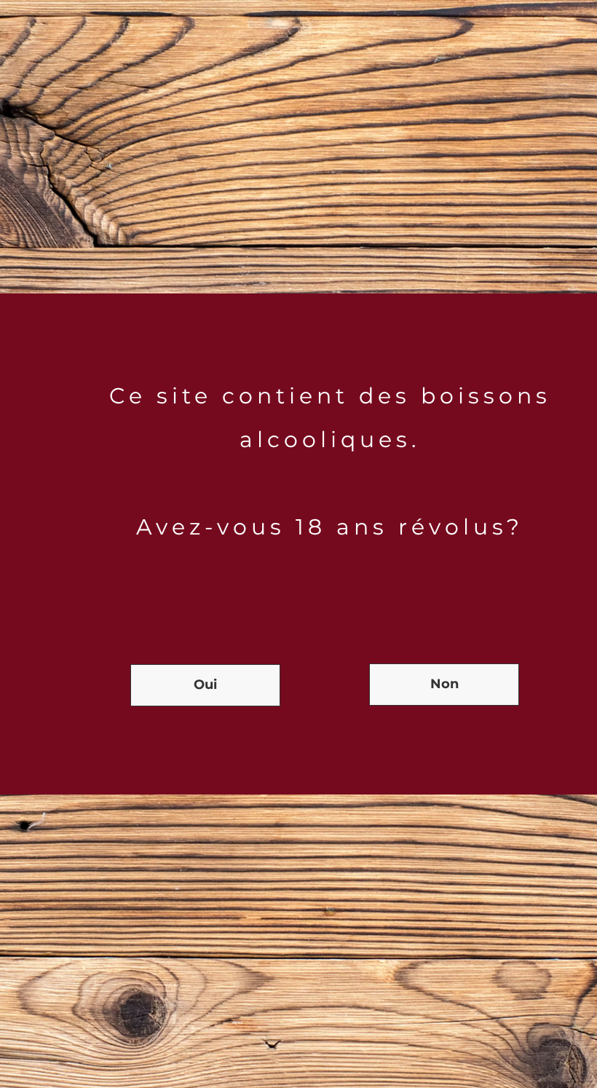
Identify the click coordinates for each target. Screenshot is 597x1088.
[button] (205, 685)
